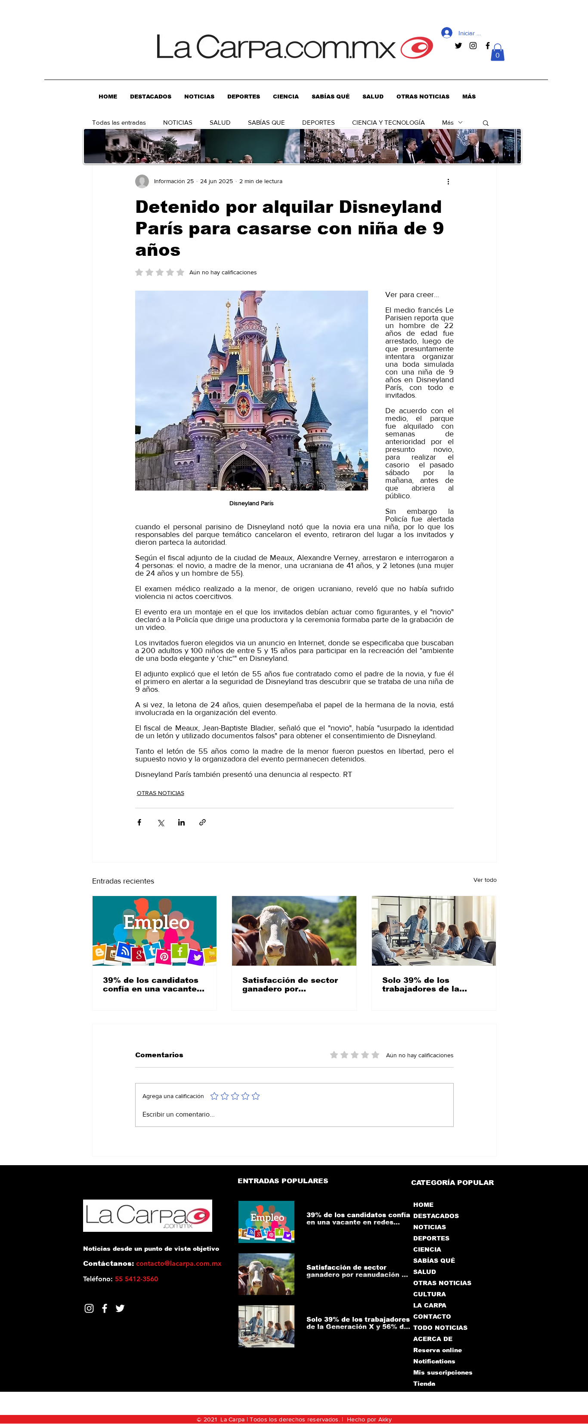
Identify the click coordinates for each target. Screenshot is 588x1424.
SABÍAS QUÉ (434, 1260)
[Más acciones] (448, 181)
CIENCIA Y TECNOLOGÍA (388, 122)
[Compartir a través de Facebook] (139, 822)
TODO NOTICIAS (440, 1327)
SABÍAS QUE (266, 122)
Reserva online (437, 1350)
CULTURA (429, 1294)
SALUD (220, 122)
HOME (423, 1204)
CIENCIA (427, 1249)
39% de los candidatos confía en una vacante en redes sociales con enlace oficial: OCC (150, 984)
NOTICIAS (177, 122)
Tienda (424, 1383)
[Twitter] (120, 1308)
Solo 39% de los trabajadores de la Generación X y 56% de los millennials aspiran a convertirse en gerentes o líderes (433, 984)
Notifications (434, 1361)
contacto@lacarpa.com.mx (179, 1263)
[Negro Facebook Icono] (487, 45)
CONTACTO (432, 1316)
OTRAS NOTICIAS (160, 792)
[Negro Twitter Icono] (458, 45)
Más (448, 122)
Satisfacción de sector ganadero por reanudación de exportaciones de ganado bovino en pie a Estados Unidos (291, 984)
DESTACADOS (436, 1215)
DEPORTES (318, 122)
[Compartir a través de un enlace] (202, 822)
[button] (497, 52)
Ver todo (485, 879)
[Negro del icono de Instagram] (473, 45)
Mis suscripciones (442, 1372)
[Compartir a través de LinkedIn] (181, 822)
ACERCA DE (432, 1338)
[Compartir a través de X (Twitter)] (160, 822)
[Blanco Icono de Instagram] (89, 1308)
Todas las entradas (119, 122)
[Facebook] (105, 1308)
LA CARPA (429, 1305)
